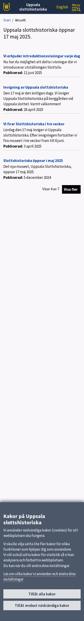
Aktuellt (20, 20)
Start (7, 20)
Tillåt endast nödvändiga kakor (42, 605)
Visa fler (71, 189)
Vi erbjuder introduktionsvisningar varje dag (41, 56)
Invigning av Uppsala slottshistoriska (35, 87)
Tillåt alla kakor (42, 593)
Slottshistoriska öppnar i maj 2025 (33, 160)
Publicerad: (13, 72)
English (62, 6)
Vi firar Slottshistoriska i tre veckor (34, 123)
